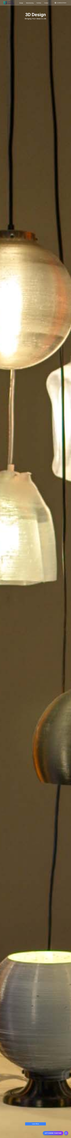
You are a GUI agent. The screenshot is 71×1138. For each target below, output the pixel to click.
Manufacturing (30, 3)
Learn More (35, 1124)
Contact (46, 3)
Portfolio (39, 3)
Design (21, 3)
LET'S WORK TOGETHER (53, 1133)
